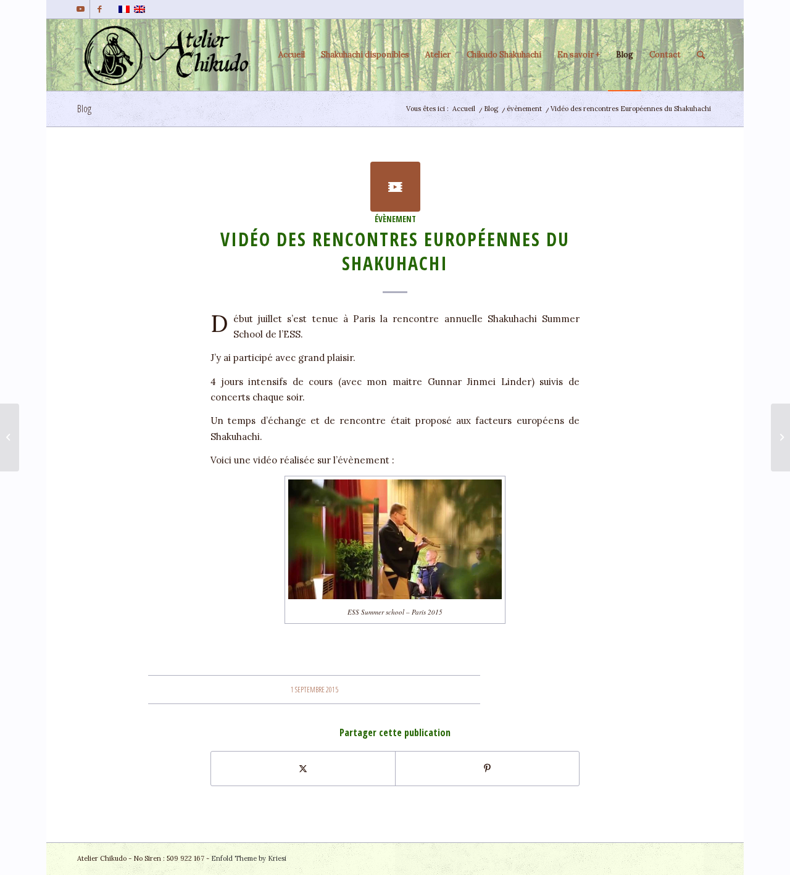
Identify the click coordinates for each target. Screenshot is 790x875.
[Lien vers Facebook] (99, 9)
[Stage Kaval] (9, 437)
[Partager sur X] (303, 769)
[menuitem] (291, 55)
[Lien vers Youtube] (80, 9)
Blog (84, 108)
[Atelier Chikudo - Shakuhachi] (170, 55)
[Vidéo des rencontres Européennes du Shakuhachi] (395, 187)
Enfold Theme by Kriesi (248, 858)
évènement (395, 219)
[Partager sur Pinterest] (487, 769)
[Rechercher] (701, 55)
